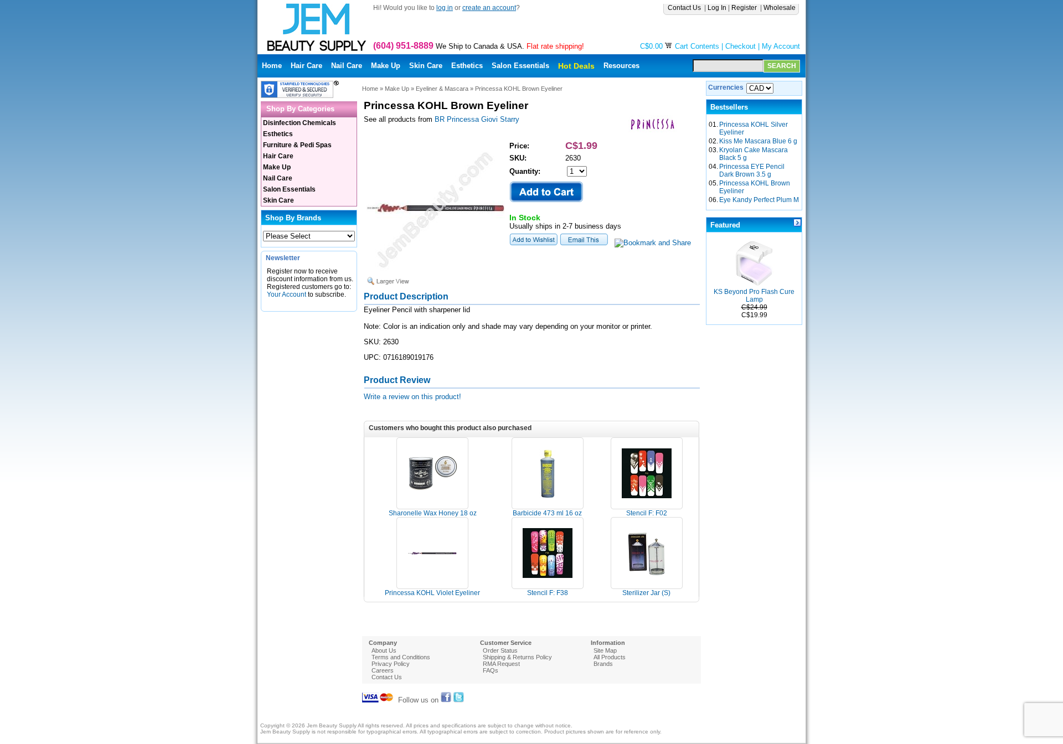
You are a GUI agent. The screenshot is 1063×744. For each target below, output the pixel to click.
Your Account (286, 294)
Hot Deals (576, 65)
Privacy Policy (390, 663)
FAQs (490, 670)
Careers (382, 670)
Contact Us (685, 8)
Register (744, 8)
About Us (383, 650)
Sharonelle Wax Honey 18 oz (433, 513)
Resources (621, 65)
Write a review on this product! (412, 396)
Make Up (385, 65)
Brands (603, 663)
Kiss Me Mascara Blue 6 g (758, 141)
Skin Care (425, 65)
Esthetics (467, 65)
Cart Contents (697, 46)
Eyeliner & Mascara (442, 88)
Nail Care (346, 65)
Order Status (500, 650)
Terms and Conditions (400, 657)
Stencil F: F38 (547, 593)
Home (272, 65)
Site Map (605, 650)
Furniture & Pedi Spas (297, 145)
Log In (717, 8)
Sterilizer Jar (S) (646, 593)
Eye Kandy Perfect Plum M (759, 200)
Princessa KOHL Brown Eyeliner (519, 88)
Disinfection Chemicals (299, 123)
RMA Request (501, 663)
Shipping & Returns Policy (517, 657)
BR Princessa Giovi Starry (477, 119)
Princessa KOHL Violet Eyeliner (432, 593)
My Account (781, 46)
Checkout (740, 46)
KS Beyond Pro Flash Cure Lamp (754, 295)
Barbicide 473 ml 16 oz (547, 513)
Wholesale (780, 8)
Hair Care (306, 65)
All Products (610, 657)
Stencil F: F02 (646, 513)
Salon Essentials (520, 65)
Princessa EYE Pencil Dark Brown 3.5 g (752, 170)
